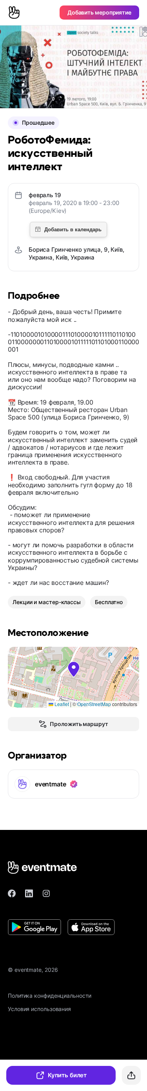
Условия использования (39, 1009)
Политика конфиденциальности (49, 995)
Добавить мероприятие (99, 12)
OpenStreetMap (94, 704)
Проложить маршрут (79, 724)
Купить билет (67, 1075)
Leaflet (61, 704)
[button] (74, 669)
